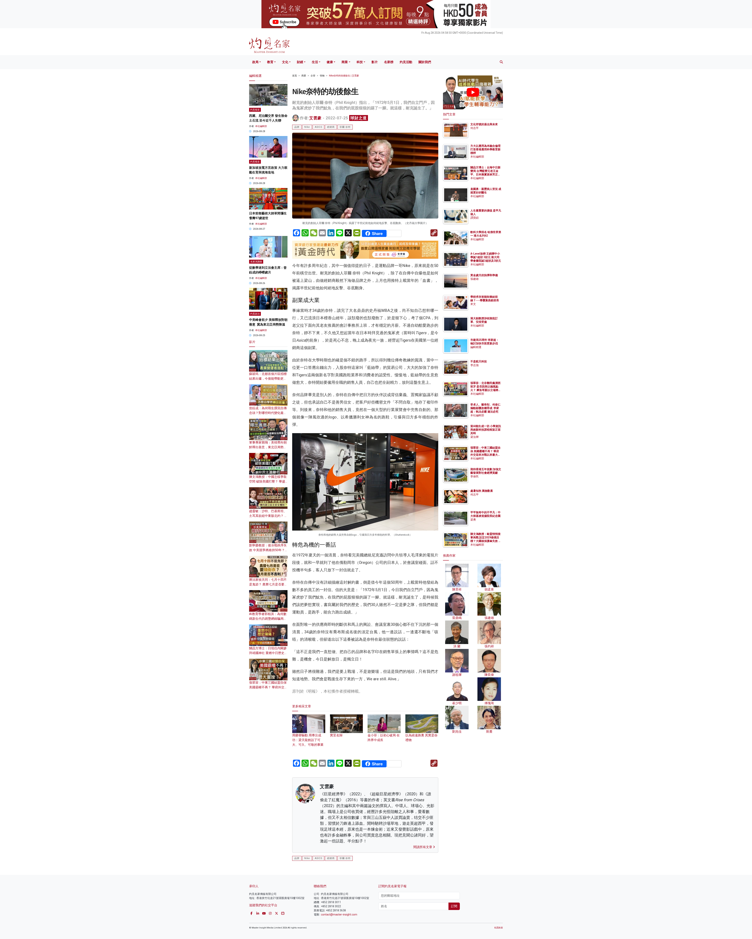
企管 (313, 75)
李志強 (474, 365)
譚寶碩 (474, 217)
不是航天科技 (478, 361)
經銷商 (331, 127)
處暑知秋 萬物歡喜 (481, 490)
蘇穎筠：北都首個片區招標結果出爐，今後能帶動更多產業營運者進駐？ (268, 378)
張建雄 (474, 278)
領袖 (322, 75)
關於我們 (424, 62)
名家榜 (388, 62)
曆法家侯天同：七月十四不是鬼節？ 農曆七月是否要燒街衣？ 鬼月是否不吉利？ (268, 584)
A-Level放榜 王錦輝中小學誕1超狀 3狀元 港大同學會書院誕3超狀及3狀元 (485, 257)
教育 (270, 62)
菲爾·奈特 (345, 127)
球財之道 (358, 118)
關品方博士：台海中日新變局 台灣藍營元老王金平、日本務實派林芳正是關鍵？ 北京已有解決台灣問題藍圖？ (485, 174)
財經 (300, 62)
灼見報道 (255, 109)
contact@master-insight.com (339, 914)
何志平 (474, 128)
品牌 (296, 127)
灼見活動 (406, 62)
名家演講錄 (256, 261)
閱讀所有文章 (423, 847)
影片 (374, 62)
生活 (315, 62)
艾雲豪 (315, 118)
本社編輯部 (261, 126)
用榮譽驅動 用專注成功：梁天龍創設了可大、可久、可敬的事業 (308, 740)
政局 (255, 62)
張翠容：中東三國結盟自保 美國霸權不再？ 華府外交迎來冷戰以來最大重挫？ (268, 687)
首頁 (294, 75)
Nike (307, 127)
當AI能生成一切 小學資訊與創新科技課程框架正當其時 (485, 430)
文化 (285, 62)
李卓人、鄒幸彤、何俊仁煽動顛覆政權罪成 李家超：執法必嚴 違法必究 (485, 408)
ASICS (318, 127)
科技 (360, 62)
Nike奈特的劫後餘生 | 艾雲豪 (344, 75)
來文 (473, 304)
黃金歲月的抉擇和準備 (484, 275)
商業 (345, 62)
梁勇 (473, 519)
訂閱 (454, 906)
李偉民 (474, 476)
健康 (330, 62)
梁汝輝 (474, 436)
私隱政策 (498, 927)
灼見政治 (255, 313)
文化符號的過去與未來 (484, 124)
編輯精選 (475, 347)
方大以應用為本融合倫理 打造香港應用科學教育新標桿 (485, 149)
